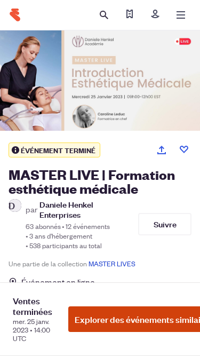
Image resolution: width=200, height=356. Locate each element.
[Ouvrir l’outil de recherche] (104, 14)
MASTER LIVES (112, 263)
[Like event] (184, 149)
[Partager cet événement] (161, 150)
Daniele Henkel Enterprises (66, 209)
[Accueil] (15, 15)
